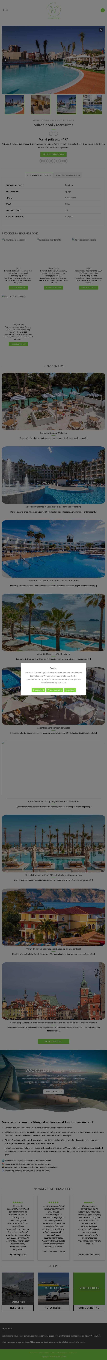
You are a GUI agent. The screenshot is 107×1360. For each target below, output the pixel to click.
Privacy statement (55, 690)
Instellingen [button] (70, 690)
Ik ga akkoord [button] (38, 690)
